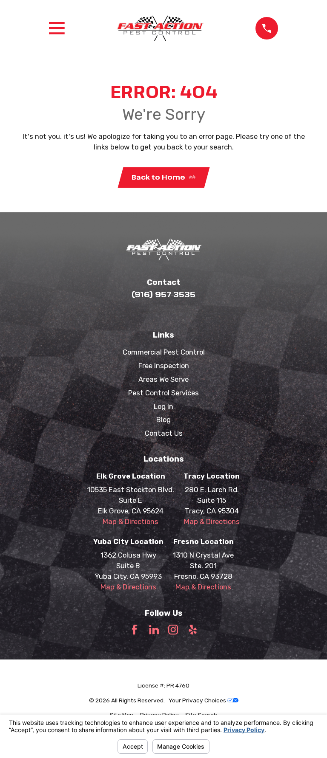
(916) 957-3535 (163, 294)
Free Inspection (163, 365)
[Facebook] (134, 629)
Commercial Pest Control (164, 352)
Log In (163, 406)
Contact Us (164, 433)
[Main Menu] (57, 28)
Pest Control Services (163, 393)
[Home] (160, 28)
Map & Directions (130, 521)
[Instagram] (173, 629)
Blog (163, 419)
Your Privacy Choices (198, 700)
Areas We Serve (163, 379)
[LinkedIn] (154, 629)
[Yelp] (193, 629)
